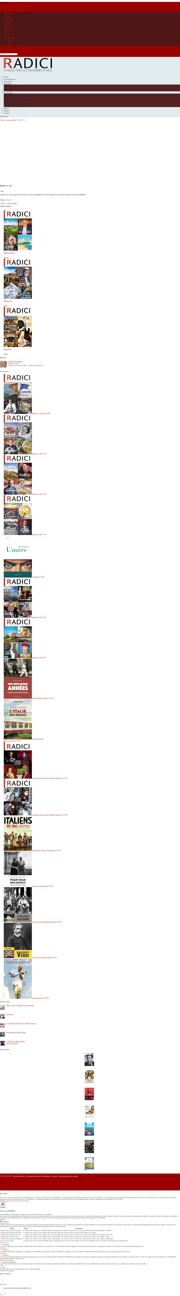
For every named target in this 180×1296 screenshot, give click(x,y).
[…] (43, 365)
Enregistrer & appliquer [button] (7, 1271)
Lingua (6, 33)
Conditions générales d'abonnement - (39, 1176)
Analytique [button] (3, 1253)
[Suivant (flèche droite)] (2, 1295)
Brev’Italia (8, 18)
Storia (6, 29)
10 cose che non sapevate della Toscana (11, 9)
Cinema (11, 40)
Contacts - (55, 1176)
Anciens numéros (13, 86)
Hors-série (11, 90)
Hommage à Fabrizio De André (17, 106)
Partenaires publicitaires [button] (7, 1260)
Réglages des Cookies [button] (6, 1201)
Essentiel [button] (2, 1219)
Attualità (7, 22)
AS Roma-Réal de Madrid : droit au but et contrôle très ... (17, 8)
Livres (9, 88)
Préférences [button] (3, 1248)
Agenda (7, 36)
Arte (5, 27)
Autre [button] (1, 1265)
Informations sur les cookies (68, 1176)
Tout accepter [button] (17, 1201)
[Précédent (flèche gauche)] (1, 1295)
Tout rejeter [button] (25, 1201)
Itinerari (7, 15)
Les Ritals (10, 95)
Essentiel (5, 1221)
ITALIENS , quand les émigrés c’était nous (20, 99)
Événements (12, 38)
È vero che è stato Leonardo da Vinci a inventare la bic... (16, 6)
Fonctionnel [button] (3, 1243)
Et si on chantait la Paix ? (15, 97)
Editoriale (8, 13)
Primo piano (9, 20)
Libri (9, 45)
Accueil (2, 120)
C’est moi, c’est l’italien (15, 104)
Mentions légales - (19, 1176)
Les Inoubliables (13, 101)
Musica (10, 42)
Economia (8, 24)
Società (7, 31)
